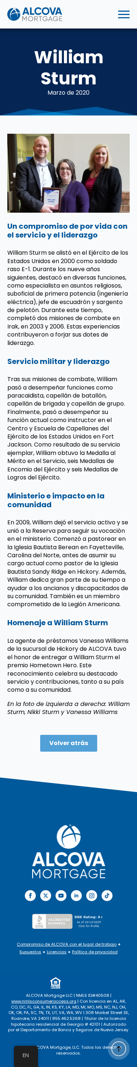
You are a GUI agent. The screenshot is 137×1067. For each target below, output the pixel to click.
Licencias (56, 952)
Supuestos (30, 952)
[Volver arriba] (119, 1049)
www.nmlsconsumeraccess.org (43, 1001)
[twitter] (45, 895)
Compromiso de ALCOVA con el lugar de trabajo (67, 944)
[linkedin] (76, 895)
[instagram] (91, 895)
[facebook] (30, 895)
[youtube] (61, 895)
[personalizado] (107, 895)
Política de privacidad (95, 952)
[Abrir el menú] (124, 14)
